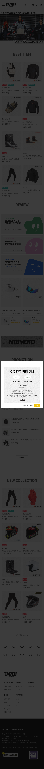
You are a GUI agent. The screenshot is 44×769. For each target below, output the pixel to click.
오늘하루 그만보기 (28, 406)
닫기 (37, 406)
